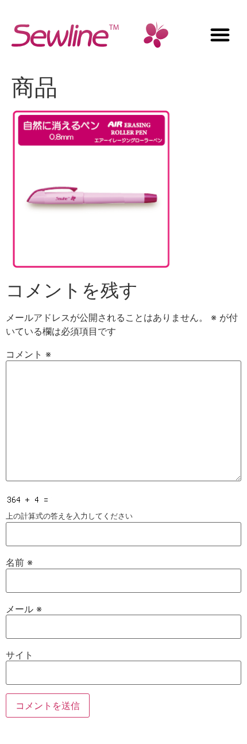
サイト (19, 654)
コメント (28, 354)
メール (24, 608)
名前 (19, 562)
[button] (220, 34)
